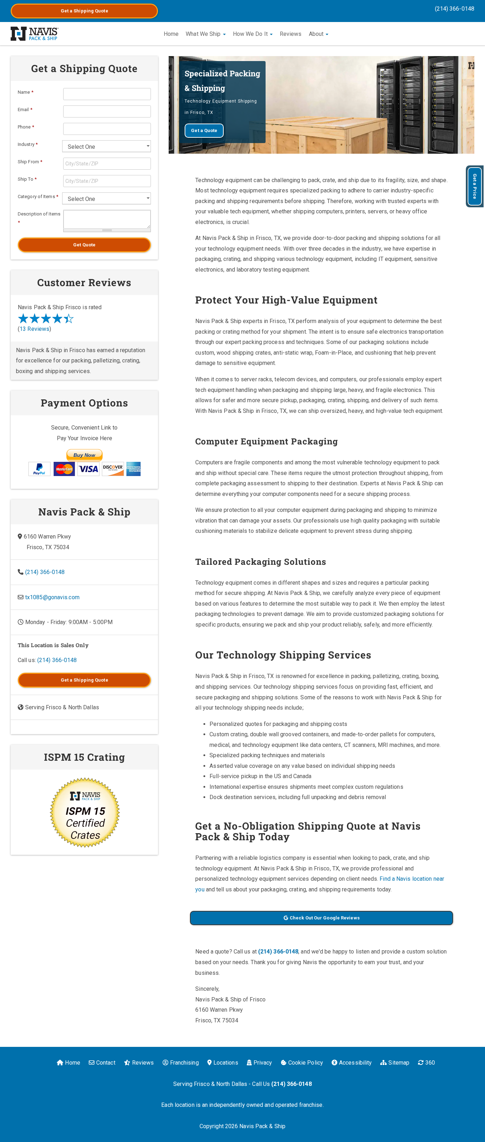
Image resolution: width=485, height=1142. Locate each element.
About (317, 34)
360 (430, 1062)
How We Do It (251, 34)
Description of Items (39, 218)
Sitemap (398, 1062)
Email (25, 109)
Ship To (27, 179)
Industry (28, 144)
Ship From (30, 161)
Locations (225, 1062)
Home (171, 34)
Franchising (184, 1062)
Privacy (263, 1062)
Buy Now (84, 455)
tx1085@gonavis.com (52, 597)
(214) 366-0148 (454, 8)
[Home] (35, 34)
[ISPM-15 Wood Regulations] (84, 812)
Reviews (291, 34)
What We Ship (204, 34)
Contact (105, 1062)
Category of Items (38, 196)
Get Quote (84, 244)
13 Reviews (34, 329)
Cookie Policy (305, 1062)
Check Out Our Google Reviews (325, 917)
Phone (26, 127)
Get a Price (475, 186)
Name (25, 92)
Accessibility (355, 1062)
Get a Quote (84, 10)
